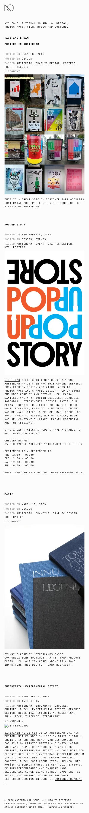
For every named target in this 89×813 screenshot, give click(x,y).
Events (41, 239)
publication (14, 517)
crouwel (61, 705)
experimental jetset (48, 709)
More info (12, 472)
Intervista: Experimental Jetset (31, 686)
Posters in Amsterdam (22, 44)
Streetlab (12, 380)
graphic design (48, 63)
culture (11, 709)
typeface (32, 716)
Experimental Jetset (21, 732)
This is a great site (22, 199)
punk (8, 716)
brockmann (43, 705)
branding (42, 513)
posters (69, 63)
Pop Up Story (15, 224)
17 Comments (14, 721)
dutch (24, 709)
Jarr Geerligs (73, 199)
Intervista (30, 701)
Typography (51, 716)
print (9, 67)
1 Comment (12, 71)
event (40, 244)
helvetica (26, 713)
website (23, 67)
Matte (9, 494)
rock (18, 716)
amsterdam (24, 63)
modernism (66, 713)
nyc (7, 247)
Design (27, 58)
